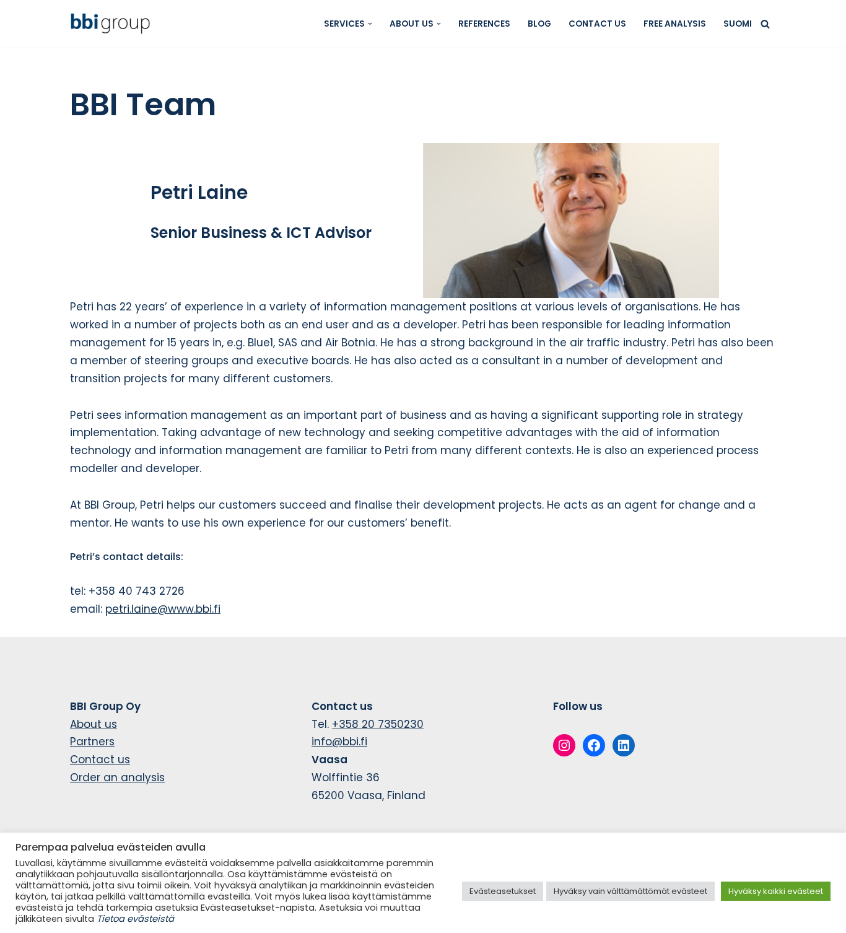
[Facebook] (594, 745)
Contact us (597, 24)
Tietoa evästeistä (135, 919)
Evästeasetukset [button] (502, 891)
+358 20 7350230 (378, 724)
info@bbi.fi (339, 741)
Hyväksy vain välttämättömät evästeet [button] (630, 891)
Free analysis (674, 24)
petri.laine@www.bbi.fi (162, 609)
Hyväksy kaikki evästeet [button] (775, 891)
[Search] (765, 23)
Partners (92, 741)
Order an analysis (117, 777)
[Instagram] (564, 745)
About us (93, 724)
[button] (370, 24)
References (484, 24)
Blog (539, 24)
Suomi (737, 24)
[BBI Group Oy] (113, 23)
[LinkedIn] (624, 745)
